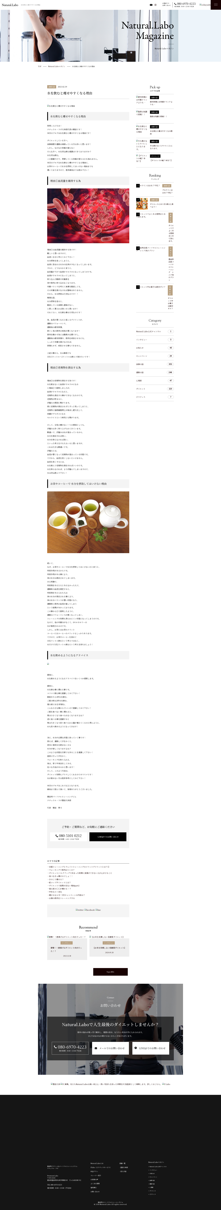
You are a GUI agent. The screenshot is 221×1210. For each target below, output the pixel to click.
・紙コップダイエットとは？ (59, 882)
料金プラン (94, 1171)
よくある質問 (95, 1183)
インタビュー (153, 339)
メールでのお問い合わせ (112, 1048)
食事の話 (154, 364)
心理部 (154, 380)
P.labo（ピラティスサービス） (101, 1167)
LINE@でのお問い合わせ (108, 836)
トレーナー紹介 (96, 1175)
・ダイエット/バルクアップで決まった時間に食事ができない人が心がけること (79, 873)
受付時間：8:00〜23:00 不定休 (71, 1048)
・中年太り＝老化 (54, 892)
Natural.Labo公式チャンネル (153, 331)
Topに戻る (110, 972)
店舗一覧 (122, 1163)
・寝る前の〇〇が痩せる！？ (59, 888)
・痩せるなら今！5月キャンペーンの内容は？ (66, 895)
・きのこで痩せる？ (55, 879)
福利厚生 (94, 1187)
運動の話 (154, 372)
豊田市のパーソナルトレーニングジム (110, 1202)
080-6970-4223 (56, 1185)
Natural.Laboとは (97, 1163)
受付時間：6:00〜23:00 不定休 (69, 836)
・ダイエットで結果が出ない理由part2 (63, 885)
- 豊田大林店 (123, 1167)
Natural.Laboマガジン (156, 1162)
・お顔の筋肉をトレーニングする (61, 898)
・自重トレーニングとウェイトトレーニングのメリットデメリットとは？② (78, 866)
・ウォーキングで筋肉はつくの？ (61, 870)
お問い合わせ (95, 1192)
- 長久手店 (122, 1171)
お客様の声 (94, 1179)
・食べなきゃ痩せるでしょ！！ (60, 876)
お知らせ (154, 347)
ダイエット (154, 388)
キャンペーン (154, 356)
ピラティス (153, 397)
